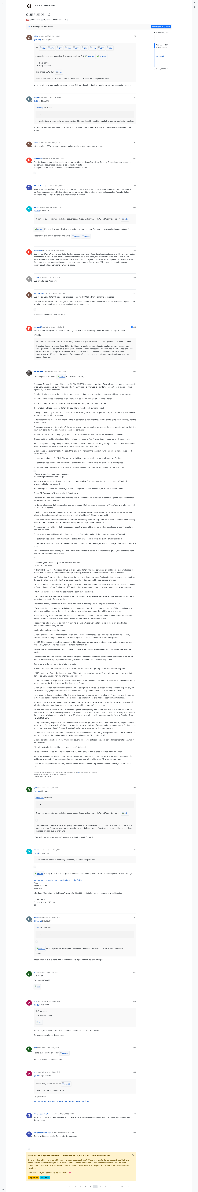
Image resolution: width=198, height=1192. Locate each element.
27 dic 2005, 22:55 (53, 36)
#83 (134, 186)
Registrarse (33, 1178)
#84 (134, 207)
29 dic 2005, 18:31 (57, 250)
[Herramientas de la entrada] (134, 91)
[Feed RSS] (66, 20)
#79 (134, 36)
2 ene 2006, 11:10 (51, 788)
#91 (135, 850)
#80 (134, 97)
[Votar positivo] (122, 91)
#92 (134, 917)
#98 (134, 1133)
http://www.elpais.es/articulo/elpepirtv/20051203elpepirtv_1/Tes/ (61, 1101)
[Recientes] (3, 3)
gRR (35, 788)
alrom (36, 1001)
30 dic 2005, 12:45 (57, 327)
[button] (3, 1189)
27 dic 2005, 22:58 (54, 97)
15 (122, 1187)
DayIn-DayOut (39, 293)
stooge (36, 277)
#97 (134, 1114)
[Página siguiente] (128, 1186)
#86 (134, 277)
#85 (134, 250)
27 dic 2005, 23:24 (57, 159)
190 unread (160, 56)
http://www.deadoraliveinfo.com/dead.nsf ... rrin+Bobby (58, 880)
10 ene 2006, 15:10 (53, 1072)
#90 (134, 788)
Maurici (36, 207)
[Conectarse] (195, 3)
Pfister (36, 917)
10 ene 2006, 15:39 (67, 1133)
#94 (134, 1001)
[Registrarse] (195, 7)
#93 (134, 972)
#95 (134, 1048)
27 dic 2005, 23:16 (53, 143)
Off (28, 20)
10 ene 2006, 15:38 (67, 1114)
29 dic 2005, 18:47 (54, 277)
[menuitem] (195, 3)
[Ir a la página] (111, 1186)
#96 (134, 1072)
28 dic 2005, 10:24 (54, 207)
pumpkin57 (38, 159)
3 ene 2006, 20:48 (54, 850)
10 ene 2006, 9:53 (51, 972)
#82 (134, 159)
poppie (36, 97)
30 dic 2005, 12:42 (59, 293)
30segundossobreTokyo (42, 1114)
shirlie (36, 36)
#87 (134, 293)
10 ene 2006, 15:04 (52, 1048)
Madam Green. (39, 371)
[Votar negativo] (130, 91)
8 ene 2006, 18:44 (53, 917)
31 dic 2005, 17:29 (59, 371)
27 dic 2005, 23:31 (56, 186)
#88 (134, 327)
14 (116, 1187)
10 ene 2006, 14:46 (53, 1001)
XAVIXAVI (37, 186)
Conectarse (45, 1178)
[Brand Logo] (30, 5)
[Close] (133, 1155)
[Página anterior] (70, 1186)
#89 (134, 371)
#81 (135, 143)
